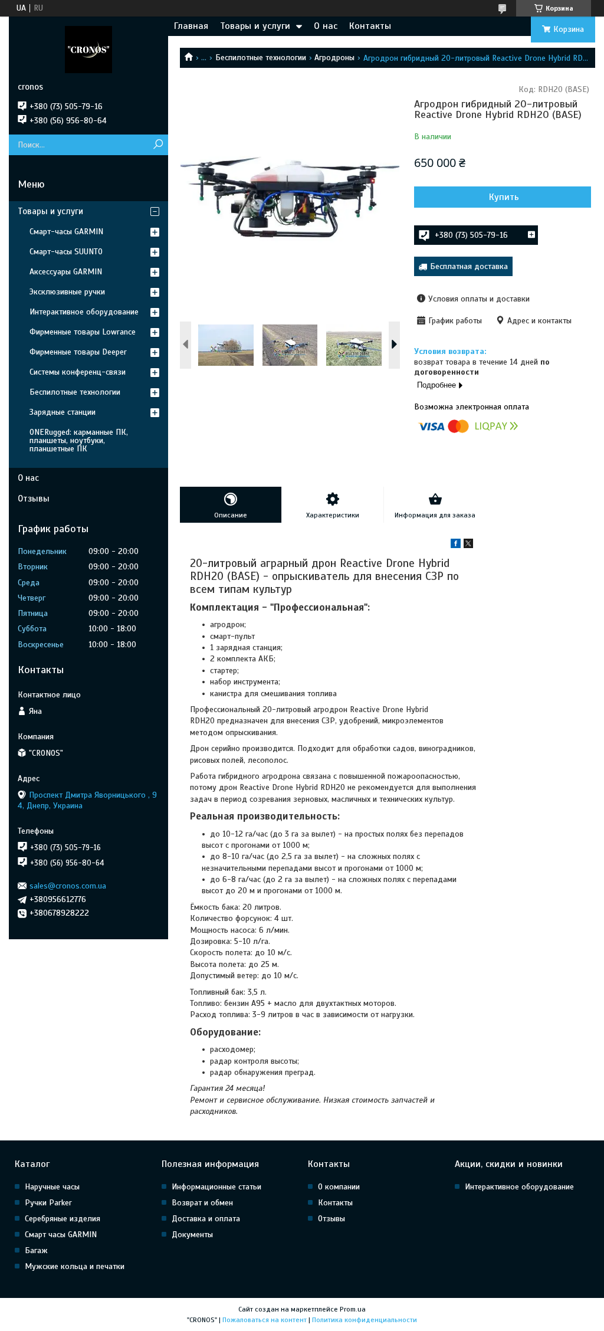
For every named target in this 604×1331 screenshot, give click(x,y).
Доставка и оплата (206, 1219)
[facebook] (456, 545)
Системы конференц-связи (77, 372)
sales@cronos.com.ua (67, 886)
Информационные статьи (216, 1187)
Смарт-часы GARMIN (66, 232)
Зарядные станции (62, 412)
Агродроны (334, 58)
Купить (504, 197)
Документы (192, 1235)
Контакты (370, 26)
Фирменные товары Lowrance (82, 332)
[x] (468, 545)
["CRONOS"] (88, 49)
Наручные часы (52, 1187)
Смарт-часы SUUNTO (66, 252)
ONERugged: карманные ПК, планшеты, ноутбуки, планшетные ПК (78, 440)
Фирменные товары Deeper (78, 352)
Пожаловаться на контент (264, 1320)
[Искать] (157, 145)
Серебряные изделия (62, 1219)
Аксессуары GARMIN (65, 272)
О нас (325, 26)
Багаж (36, 1250)
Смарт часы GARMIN (61, 1235)
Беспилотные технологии (260, 58)
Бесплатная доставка (469, 266)
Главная (191, 26)
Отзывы (34, 498)
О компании (339, 1187)
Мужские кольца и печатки (74, 1266)
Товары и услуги (255, 26)
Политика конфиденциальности (364, 1320)
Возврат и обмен (202, 1203)
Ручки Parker (48, 1203)
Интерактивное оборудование (84, 312)
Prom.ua (353, 1309)
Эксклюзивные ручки (67, 292)
